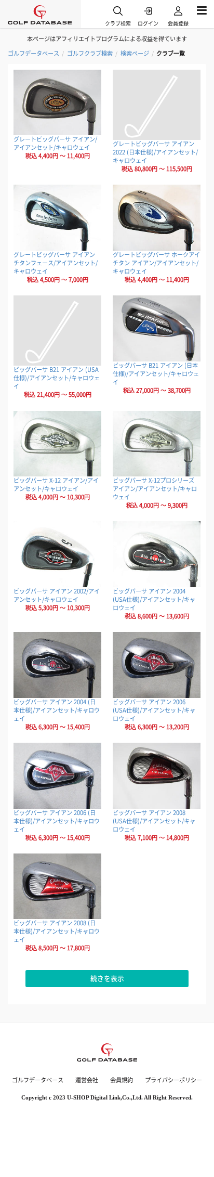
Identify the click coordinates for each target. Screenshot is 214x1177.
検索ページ (135, 53)
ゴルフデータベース (33, 53)
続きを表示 (107, 978)
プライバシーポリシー (173, 1080)
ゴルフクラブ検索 (90, 53)
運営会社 (86, 1080)
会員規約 (121, 1080)
